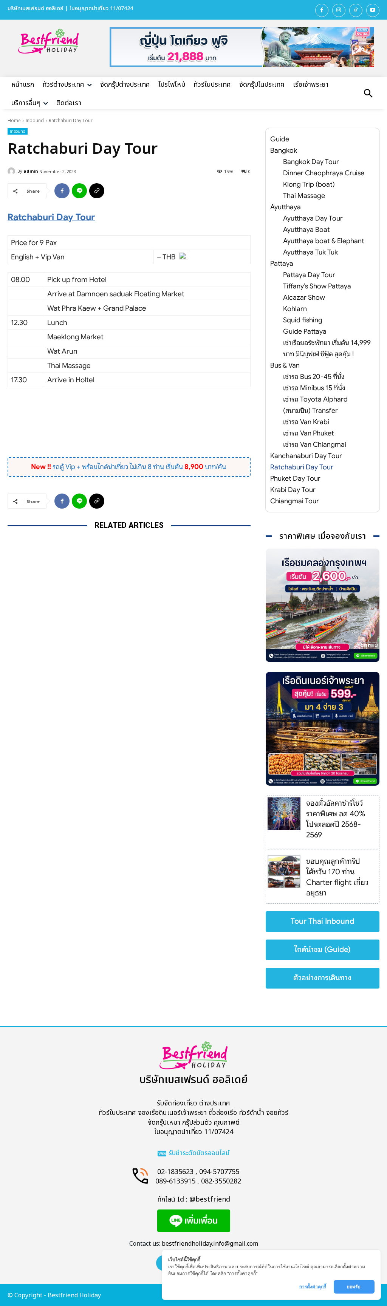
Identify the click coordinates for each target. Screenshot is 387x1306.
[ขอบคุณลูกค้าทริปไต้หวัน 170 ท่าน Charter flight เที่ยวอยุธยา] (284, 871)
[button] (368, 94)
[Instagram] (338, 10)
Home (14, 120)
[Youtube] (372, 10)
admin (30, 171)
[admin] (12, 171)
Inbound (35, 120)
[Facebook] (321, 10)
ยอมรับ (354, 1286)
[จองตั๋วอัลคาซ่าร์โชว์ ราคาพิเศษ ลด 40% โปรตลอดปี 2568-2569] (284, 813)
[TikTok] (355, 10)
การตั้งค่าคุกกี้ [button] (312, 1286)
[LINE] (79, 190)
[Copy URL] (96, 190)
